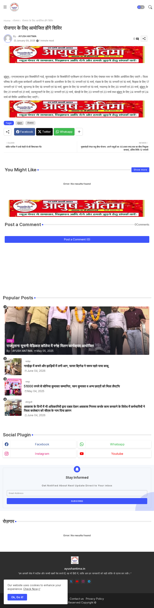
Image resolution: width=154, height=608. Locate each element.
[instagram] (83, 581)
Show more (140, 169)
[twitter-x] (71, 581)
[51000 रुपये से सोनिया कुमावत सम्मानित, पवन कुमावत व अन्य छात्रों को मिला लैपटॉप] (13, 387)
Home (7, 20)
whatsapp (117, 444)
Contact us (77, 598)
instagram (42, 454)
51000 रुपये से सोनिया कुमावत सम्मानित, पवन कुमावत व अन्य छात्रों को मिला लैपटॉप (72, 386)
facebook (42, 444)
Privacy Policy (95, 598)
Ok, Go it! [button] (17, 597)
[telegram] (89, 581)
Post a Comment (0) (77, 239)
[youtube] (77, 581)
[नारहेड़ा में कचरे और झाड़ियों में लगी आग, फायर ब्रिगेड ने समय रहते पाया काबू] (13, 366)
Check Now (30, 588)
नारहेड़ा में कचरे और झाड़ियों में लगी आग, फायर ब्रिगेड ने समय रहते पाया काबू (66, 366)
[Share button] (79, 132)
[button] (141, 7)
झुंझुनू (19, 122)
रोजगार (16, 20)
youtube (117, 454)
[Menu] (5, 7)
